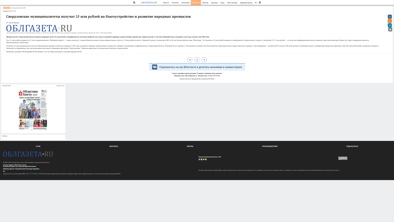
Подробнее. (336, 170)
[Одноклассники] (390, 21)
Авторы (190, 146)
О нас (38, 146)
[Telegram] (390, 25)
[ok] (197, 59)
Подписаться (352, 146)
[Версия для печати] (390, 29)
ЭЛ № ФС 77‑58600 (31, 174)
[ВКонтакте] (390, 17)
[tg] (204, 59)
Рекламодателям (270, 146)
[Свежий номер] (33, 110)
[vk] (189, 59)
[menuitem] (165, 2)
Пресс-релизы (232, 2)
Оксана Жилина (14, 23)
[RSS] (206, 159)
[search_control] (134, 2)
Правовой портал (246, 2)
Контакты (113, 146)
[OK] (201, 159)
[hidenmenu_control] (259, 2)
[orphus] (343, 158)
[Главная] (149, 2)
